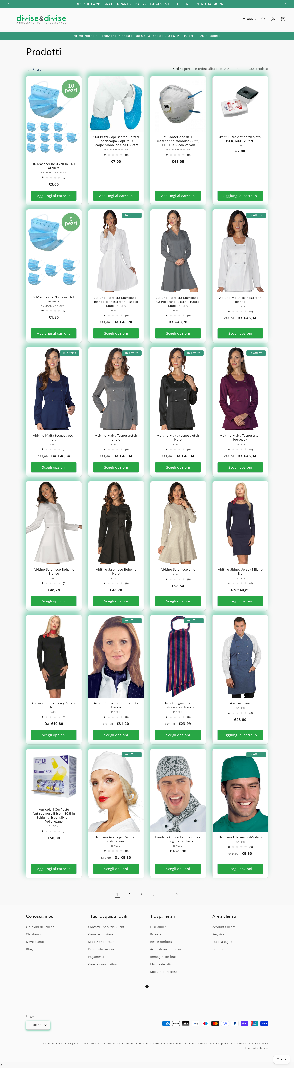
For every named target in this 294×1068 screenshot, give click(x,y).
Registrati (219, 934)
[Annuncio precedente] (8, 4)
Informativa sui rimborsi (119, 1043)
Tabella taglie (222, 941)
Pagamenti (96, 957)
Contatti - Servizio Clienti (106, 927)
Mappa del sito (161, 964)
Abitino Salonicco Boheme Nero (116, 571)
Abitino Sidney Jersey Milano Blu (240, 571)
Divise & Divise (61, 1043)
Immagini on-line (163, 957)
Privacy (155, 934)
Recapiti (144, 1043)
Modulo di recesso (164, 972)
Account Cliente (224, 927)
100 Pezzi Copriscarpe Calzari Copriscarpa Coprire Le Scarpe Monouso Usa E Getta (116, 141)
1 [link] (117, 894)
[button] (9, 19)
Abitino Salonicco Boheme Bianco (54, 571)
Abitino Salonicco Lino (178, 569)
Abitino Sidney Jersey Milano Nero (53, 705)
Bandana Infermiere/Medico (240, 837)
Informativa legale (256, 1047)
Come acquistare (100, 934)
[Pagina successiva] (176, 894)
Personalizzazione (101, 949)
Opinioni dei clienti (40, 927)
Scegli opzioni (116, 333)
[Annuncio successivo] (285, 4)
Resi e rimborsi (161, 941)
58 (165, 894)
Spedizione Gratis (101, 941)
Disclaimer (158, 927)
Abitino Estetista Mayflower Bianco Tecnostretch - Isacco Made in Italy (116, 301)
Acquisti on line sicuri (166, 949)
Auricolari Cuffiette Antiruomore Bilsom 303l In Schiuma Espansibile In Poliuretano (54, 815)
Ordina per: (181, 69)
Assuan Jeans (240, 703)
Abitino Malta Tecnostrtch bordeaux (240, 437)
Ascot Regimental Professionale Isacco (178, 705)
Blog (29, 949)
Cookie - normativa (102, 964)
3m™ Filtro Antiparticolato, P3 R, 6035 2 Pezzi (240, 139)
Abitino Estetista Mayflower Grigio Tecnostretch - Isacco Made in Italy (178, 301)
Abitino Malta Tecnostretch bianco (240, 299)
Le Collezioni (222, 949)
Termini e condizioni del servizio (173, 1043)
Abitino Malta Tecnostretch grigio (116, 437)
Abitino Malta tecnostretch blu (54, 437)
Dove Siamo (35, 941)
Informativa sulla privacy (252, 1043)
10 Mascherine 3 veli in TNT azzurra (53, 165)
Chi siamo (33, 934)
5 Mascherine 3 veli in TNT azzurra (53, 299)
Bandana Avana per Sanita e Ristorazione (116, 839)
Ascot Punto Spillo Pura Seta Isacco (116, 705)
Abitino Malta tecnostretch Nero (178, 437)
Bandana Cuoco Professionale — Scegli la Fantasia (178, 839)
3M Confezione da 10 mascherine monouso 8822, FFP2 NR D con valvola (178, 141)
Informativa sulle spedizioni (215, 1043)
